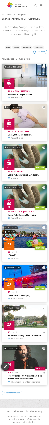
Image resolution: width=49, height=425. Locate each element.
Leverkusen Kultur (35, 416)
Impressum (16, 422)
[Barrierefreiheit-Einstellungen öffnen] (5, 366)
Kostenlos (40, 167)
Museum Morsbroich (17, 97)
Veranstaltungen (11, 15)
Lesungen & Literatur (14, 348)
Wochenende (27, 47)
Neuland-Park (15, 258)
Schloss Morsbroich (17, 338)
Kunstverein (14, 178)
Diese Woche (39, 47)
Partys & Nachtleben (13, 268)
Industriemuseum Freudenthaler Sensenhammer (25, 382)
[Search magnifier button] (36, 5)
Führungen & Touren (13, 308)
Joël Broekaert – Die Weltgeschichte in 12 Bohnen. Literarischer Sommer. (25, 377)
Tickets (41, 368)
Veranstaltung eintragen (16, 419)
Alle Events (41, 52)
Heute (8, 47)
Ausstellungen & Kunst (14, 67)
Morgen (16, 47)
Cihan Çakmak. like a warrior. (20, 134)
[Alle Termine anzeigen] (44, 332)
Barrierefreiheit (13, 416)
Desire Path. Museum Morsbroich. (22, 214)
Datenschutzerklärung (29, 422)
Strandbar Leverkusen (17, 298)
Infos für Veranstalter (34, 419)
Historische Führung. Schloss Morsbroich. (25, 335)
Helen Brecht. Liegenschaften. (20, 94)
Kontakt (23, 416)
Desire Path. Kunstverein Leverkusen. (23, 174)
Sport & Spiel (11, 232)
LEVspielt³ (12, 255)
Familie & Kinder (12, 228)
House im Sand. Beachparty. (19, 295)
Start (3, 15)
